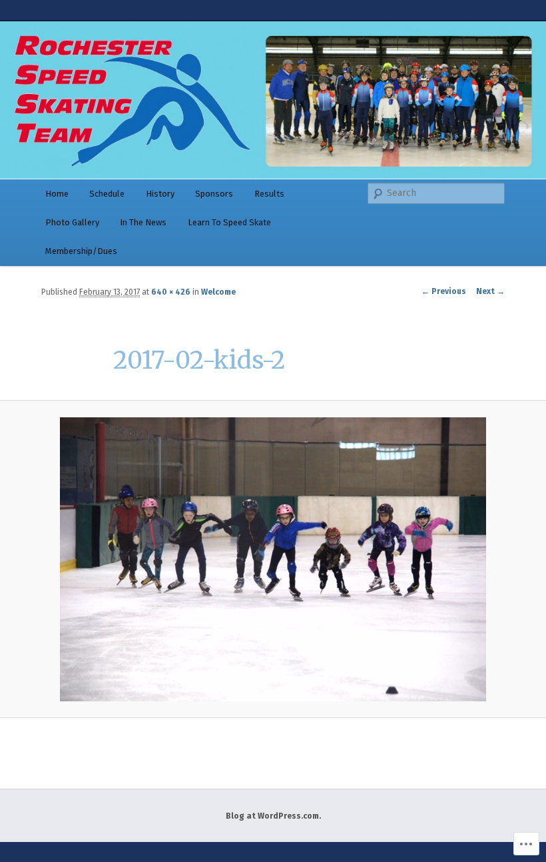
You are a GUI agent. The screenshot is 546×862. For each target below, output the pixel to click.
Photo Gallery (72, 222)
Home (57, 194)
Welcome (218, 292)
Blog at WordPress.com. (273, 816)
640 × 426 (170, 292)
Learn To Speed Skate (229, 222)
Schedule (107, 194)
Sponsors (214, 194)
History (160, 194)
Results (269, 194)
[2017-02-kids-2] (273, 559)
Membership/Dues (81, 251)
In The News (143, 222)
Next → (490, 291)
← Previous (443, 291)
